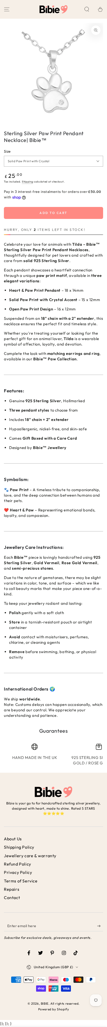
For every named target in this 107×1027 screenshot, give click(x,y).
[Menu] (7, 9)
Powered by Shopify (53, 1009)
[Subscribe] (100, 926)
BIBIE (45, 1003)
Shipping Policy (19, 847)
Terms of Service (21, 880)
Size (7, 151)
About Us (13, 838)
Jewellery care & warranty (30, 855)
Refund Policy (17, 864)
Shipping (27, 181)
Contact (12, 897)
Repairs (11, 889)
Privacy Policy (18, 872)
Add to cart (53, 213)
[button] (86, 9)
